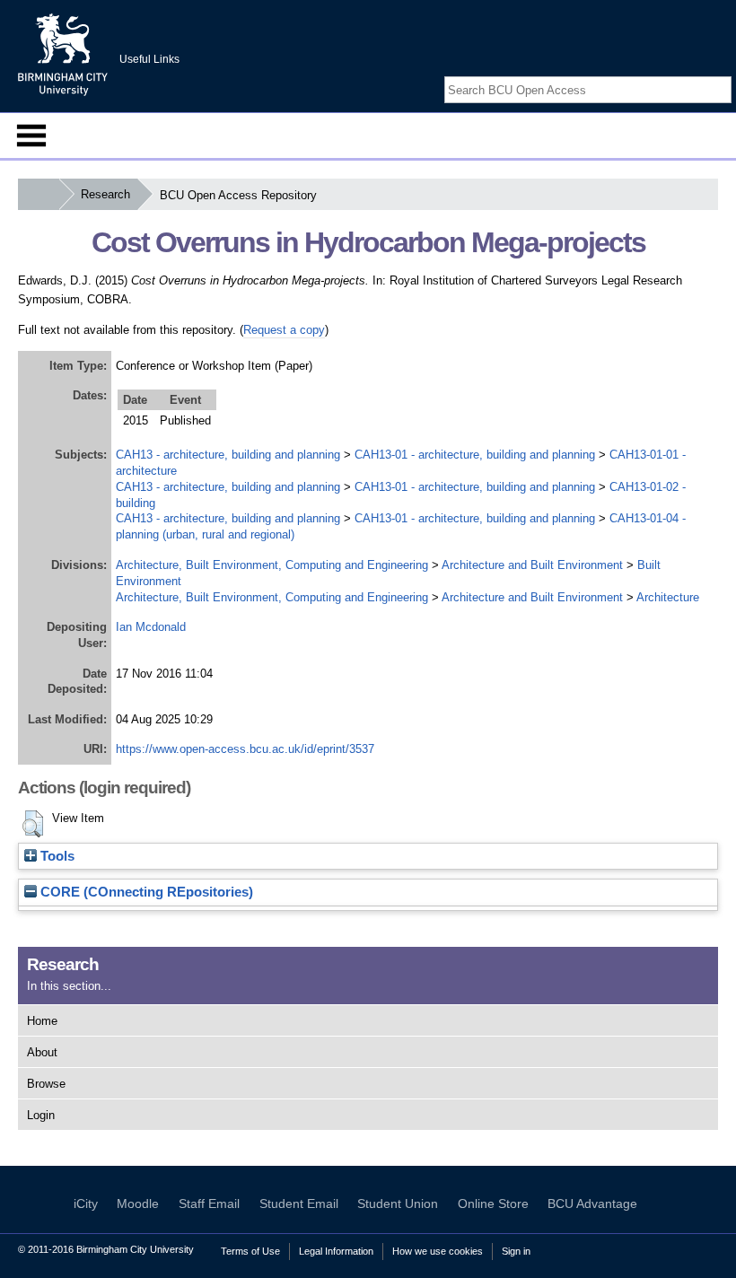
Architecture (667, 597)
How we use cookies (437, 1251)
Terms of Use (250, 1251)
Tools (55, 856)
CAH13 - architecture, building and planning (228, 454)
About (42, 1052)
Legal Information (336, 1251)
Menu (31, 135)
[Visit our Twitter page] (702, 74)
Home (42, 1021)
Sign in (516, 1251)
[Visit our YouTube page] (723, 74)
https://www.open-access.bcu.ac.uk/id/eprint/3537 (245, 749)
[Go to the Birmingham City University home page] (63, 54)
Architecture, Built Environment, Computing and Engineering (272, 565)
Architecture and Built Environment (532, 565)
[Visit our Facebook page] (680, 74)
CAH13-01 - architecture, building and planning (475, 454)
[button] (32, 823)
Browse (46, 1083)
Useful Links (149, 59)
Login (41, 1115)
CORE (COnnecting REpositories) (145, 892)
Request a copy (284, 330)
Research (105, 194)
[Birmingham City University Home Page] (38, 194)
